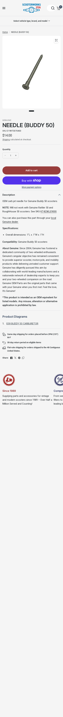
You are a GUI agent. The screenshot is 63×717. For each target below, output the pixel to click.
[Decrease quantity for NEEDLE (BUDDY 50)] (5, 155)
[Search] (51, 8)
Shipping (6, 139)
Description (8, 194)
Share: (5, 358)
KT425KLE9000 (49, 211)
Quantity (6, 149)
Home (5, 32)
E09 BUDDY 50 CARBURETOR (22, 323)
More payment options (31, 187)
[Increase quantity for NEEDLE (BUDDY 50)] (15, 155)
